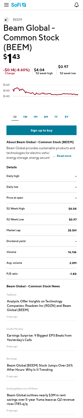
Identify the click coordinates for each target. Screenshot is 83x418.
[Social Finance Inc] (18, 5)
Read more (64, 155)
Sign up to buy (42, 130)
